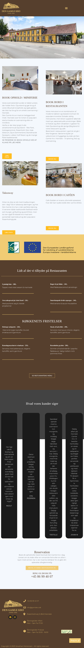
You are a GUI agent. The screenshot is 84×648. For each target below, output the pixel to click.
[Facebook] (10, 617)
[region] (42, 37)
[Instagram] (15, 617)
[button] (66, 8)
